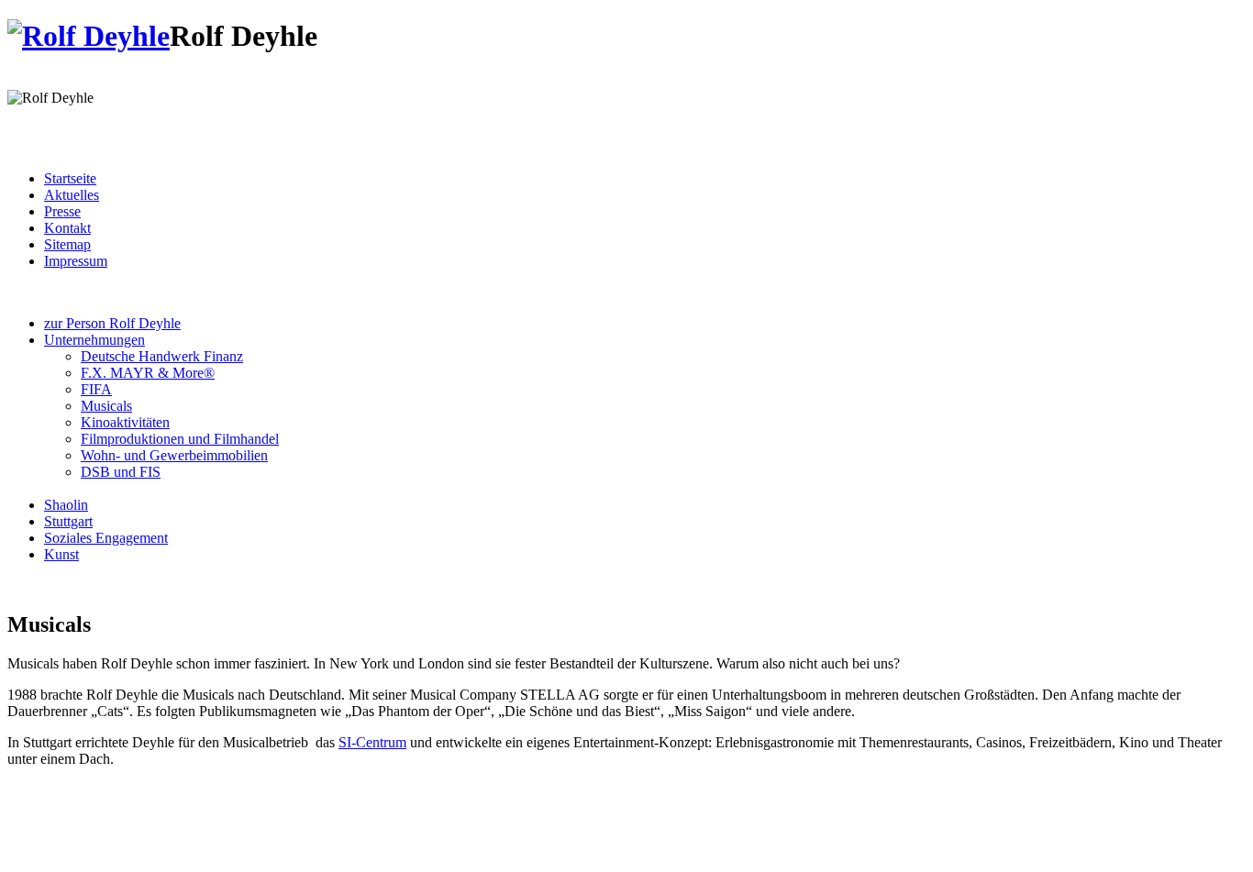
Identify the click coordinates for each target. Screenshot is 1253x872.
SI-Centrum (372, 742)
